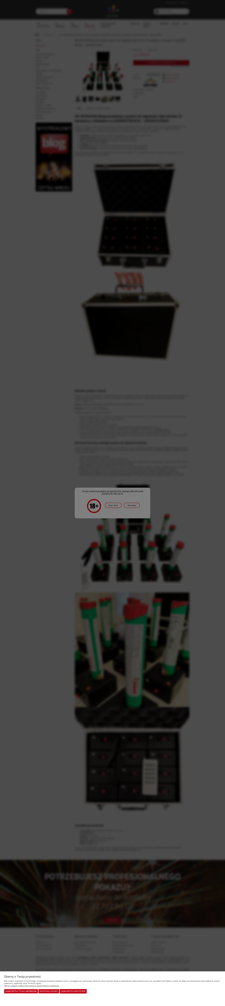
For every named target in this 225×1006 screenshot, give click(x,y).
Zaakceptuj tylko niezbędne (21, 991)
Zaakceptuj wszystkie (73, 991)
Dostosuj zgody (49, 991)
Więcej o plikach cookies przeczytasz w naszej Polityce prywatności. (31, 986)
